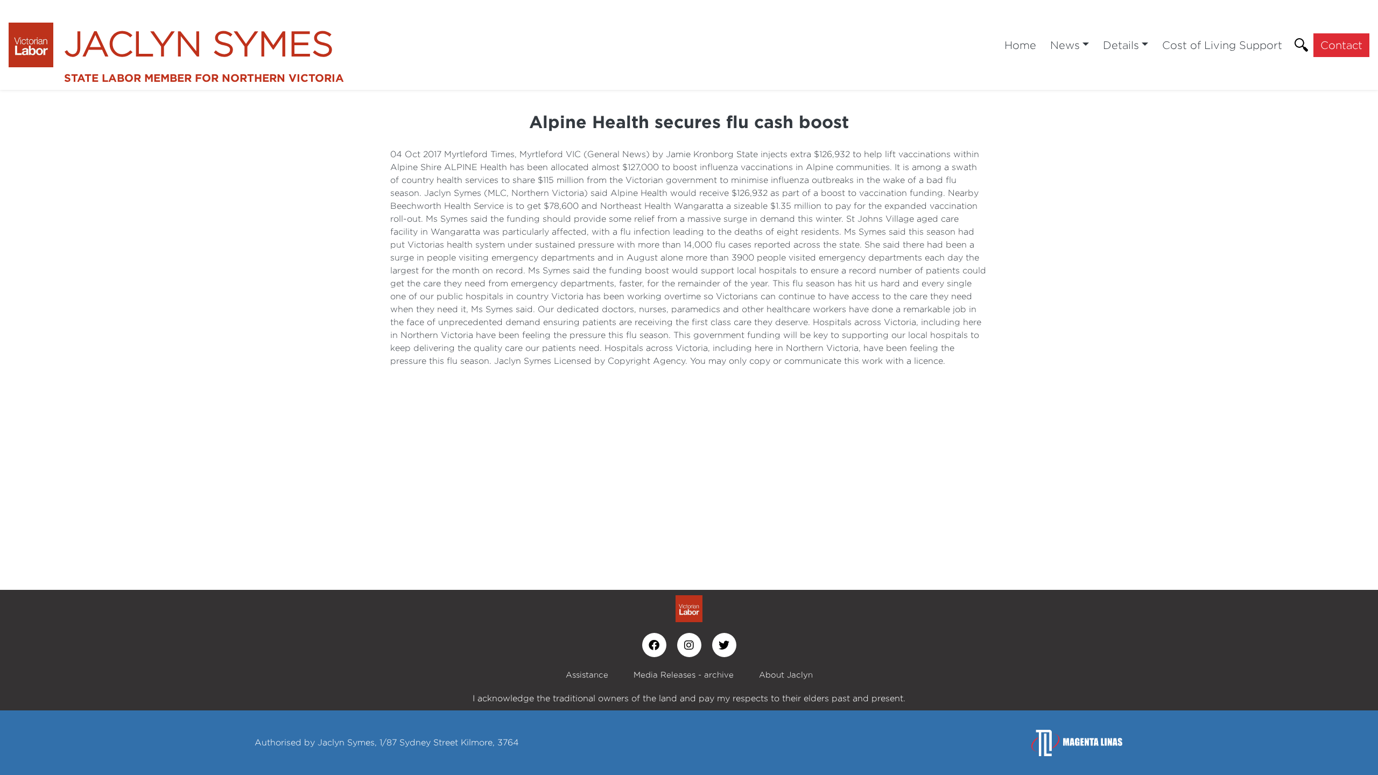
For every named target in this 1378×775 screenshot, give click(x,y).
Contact (1341, 45)
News (1065, 45)
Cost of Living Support (1222, 45)
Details (1121, 45)
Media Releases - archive (684, 675)
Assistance (587, 675)
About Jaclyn (786, 675)
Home (1020, 45)
